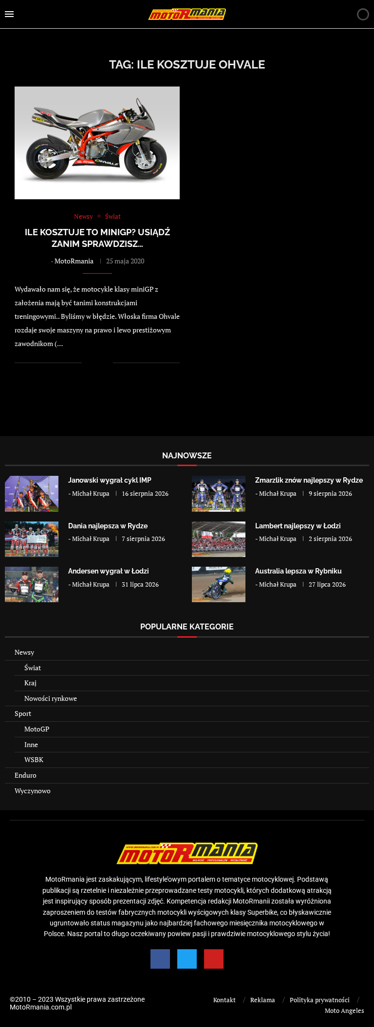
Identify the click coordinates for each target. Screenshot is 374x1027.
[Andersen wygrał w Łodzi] (31, 584)
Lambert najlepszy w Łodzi (298, 526)
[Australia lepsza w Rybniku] (218, 584)
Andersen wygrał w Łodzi (108, 571)
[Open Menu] (9, 14)
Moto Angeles (344, 1010)
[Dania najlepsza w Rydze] (31, 539)
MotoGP (36, 728)
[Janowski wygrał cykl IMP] (31, 493)
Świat (32, 667)
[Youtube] (214, 959)
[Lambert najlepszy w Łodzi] (218, 539)
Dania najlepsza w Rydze (108, 526)
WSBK (33, 759)
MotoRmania (74, 260)
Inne (31, 744)
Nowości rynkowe (50, 698)
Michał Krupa (91, 493)
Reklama (262, 999)
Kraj (30, 682)
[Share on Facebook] (95, 362)
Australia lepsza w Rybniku (298, 571)
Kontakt (224, 999)
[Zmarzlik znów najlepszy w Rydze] (218, 493)
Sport (23, 713)
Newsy (24, 652)
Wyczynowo (33, 790)
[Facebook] (160, 959)
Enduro (26, 775)
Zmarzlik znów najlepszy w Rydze (309, 480)
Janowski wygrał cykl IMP (109, 480)
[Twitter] (187, 959)
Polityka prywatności (320, 999)
